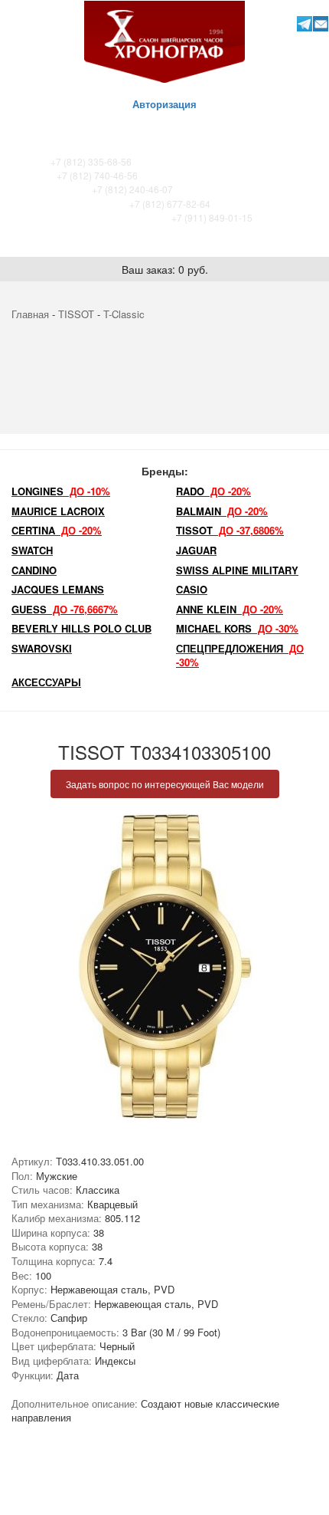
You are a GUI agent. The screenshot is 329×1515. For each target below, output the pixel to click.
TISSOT (76, 314)
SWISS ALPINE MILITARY (237, 570)
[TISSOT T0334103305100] (164, 967)
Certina (56, 530)
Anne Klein (229, 609)
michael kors (237, 628)
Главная (30, 314)
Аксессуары (46, 682)
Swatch (32, 550)
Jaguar (196, 550)
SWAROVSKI (41, 648)
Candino (34, 570)
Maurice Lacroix (58, 511)
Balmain (222, 511)
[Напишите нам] (320, 23)
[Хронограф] (164, 40)
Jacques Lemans (57, 589)
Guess (64, 609)
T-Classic (124, 314)
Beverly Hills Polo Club (81, 628)
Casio (191, 589)
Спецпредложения (240, 655)
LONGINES (60, 491)
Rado (213, 491)
